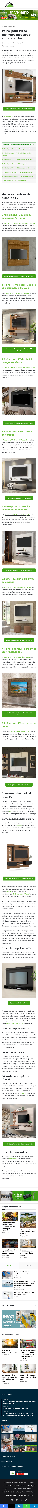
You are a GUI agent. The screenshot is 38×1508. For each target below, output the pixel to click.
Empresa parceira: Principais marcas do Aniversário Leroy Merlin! (9, 1378)
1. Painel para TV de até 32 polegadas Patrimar (17, 149)
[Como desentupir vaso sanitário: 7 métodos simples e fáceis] (7, 1275)
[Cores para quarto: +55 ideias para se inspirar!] (31, 1438)
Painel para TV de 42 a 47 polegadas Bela (19, 1144)
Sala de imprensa (6, 1461)
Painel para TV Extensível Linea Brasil (16, 657)
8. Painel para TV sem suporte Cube (14, 180)
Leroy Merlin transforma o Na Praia (10, 1351)
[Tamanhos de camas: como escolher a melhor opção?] (7, 1439)
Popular (9, 1266)
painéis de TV (8, 117)
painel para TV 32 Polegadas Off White (17, 587)
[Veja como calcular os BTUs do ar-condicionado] (7, 1295)
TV (10, 811)
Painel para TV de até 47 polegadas (19, 498)
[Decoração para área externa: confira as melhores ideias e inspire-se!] (10, 1243)
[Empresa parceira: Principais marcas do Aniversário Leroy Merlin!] (10, 1368)
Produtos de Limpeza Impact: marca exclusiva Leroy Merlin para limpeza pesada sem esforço (24, 1284)
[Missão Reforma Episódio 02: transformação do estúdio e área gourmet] (31, 1448)
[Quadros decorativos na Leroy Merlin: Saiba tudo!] (28, 1368)
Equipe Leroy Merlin (9, 43)
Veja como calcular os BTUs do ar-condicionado (24, 1293)
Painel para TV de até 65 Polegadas (17, 293)
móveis (19, 825)
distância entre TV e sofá (21, 894)
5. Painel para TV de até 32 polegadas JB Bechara (18, 168)
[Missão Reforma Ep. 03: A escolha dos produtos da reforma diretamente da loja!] (19, 1448)
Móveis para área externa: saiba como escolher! (27, 1232)
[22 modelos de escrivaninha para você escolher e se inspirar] (28, 1243)
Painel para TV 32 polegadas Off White (19, 640)
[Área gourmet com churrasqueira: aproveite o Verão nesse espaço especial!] (10, 1216)
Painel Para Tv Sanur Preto (19, 1003)
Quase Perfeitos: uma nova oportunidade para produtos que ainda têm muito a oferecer (28, 1354)
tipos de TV (13, 1159)
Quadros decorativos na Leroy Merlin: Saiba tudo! (28, 1377)
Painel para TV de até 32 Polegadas (17, 515)
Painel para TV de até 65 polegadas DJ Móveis (19, 350)
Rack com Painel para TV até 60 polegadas (19, 878)
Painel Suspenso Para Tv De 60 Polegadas (19, 108)
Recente (28, 1266)
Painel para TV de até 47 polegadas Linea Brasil (19, 714)
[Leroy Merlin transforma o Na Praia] (10, 1343)
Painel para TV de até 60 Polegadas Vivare (20, 367)
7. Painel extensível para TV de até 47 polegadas (18, 176)
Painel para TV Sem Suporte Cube (19, 785)
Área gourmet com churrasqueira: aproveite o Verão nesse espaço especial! (8, 1226)
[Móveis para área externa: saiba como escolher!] (28, 1220)
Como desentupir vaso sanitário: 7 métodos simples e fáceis (24, 1274)
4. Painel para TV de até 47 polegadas (14, 164)
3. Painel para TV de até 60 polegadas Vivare (17, 159)
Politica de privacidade (8, 1456)
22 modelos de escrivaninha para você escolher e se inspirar (26, 1252)
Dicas (9, 26)
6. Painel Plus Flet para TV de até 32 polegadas (17, 172)
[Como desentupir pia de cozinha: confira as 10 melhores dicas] (19, 1437)
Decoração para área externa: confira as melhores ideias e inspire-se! (9, 1252)
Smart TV (23, 1093)
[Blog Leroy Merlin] (10, 4)
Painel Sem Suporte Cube (20, 731)
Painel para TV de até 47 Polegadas (15, 440)
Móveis (14, 26)
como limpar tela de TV (14, 1023)
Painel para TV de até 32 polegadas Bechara (19, 570)
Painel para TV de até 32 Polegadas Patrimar (19, 223)
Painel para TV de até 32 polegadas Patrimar (19, 276)
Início (5, 26)
